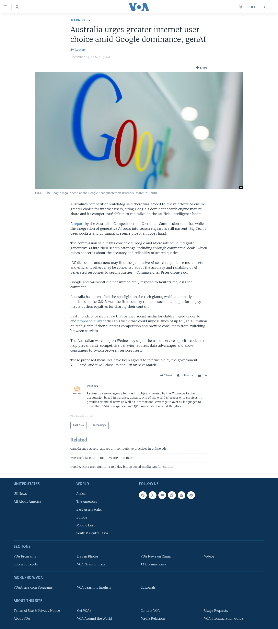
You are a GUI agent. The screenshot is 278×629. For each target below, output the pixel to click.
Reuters (80, 49)
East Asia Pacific (89, 509)
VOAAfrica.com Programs (33, 587)
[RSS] (181, 495)
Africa (81, 493)
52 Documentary (153, 564)
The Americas (86, 501)
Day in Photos (88, 556)
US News (20, 493)
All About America (28, 501)
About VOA (22, 618)
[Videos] (253, 7)
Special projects (26, 564)
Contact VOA (150, 610)
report (79, 224)
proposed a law (89, 321)
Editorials (148, 587)
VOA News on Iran (91, 564)
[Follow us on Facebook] (143, 495)
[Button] (202, 67)
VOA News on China (156, 556)
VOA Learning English (94, 587)
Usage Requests (216, 610)
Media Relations (153, 618)
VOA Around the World (94, 618)
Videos (209, 556)
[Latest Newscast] (265, 7)
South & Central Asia (92, 533)
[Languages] (240, 7)
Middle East (85, 525)
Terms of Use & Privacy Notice (37, 610)
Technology (80, 20)
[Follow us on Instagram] (172, 495)
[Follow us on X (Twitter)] (152, 495)
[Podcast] (191, 495)
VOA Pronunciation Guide (223, 618)
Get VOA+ (84, 610)
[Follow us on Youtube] (162, 495)
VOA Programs (25, 556)
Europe (81, 517)
